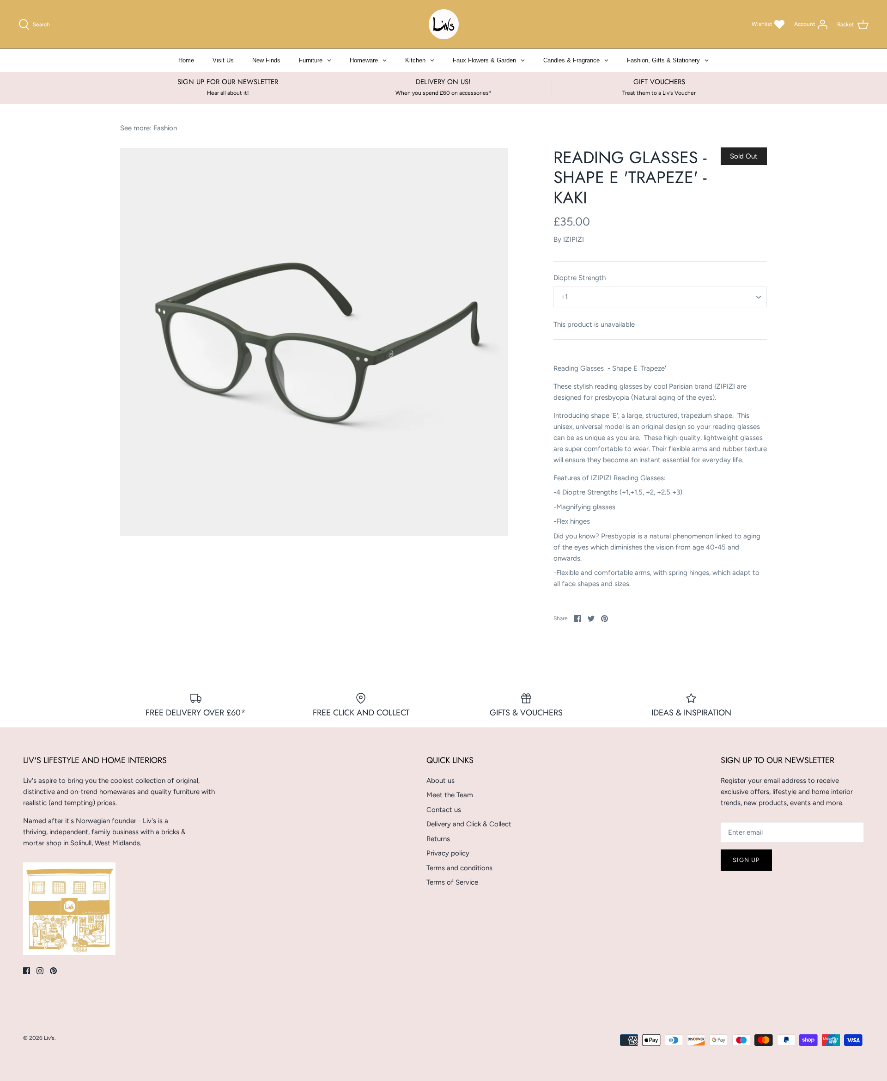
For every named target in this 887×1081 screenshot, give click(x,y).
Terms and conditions (459, 868)
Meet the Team (449, 795)
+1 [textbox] (564, 297)
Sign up (746, 859)
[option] (314, 341)
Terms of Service (452, 882)
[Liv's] (444, 24)
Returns (438, 839)
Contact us (443, 810)
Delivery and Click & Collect (468, 824)
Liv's (49, 1038)
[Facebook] (26, 970)
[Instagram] (39, 970)
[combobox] (660, 297)
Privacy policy (447, 853)
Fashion (165, 128)
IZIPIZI (573, 239)
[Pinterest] (53, 970)
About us (440, 780)
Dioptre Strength (579, 278)
